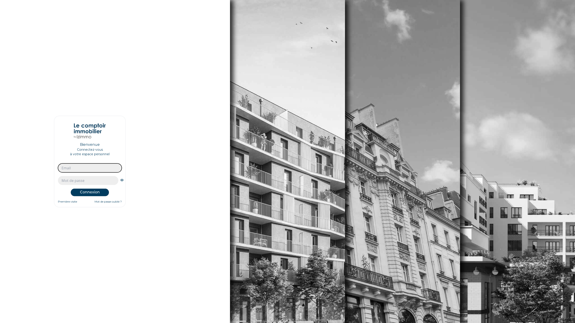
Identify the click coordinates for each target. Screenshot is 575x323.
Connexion (90, 192)
